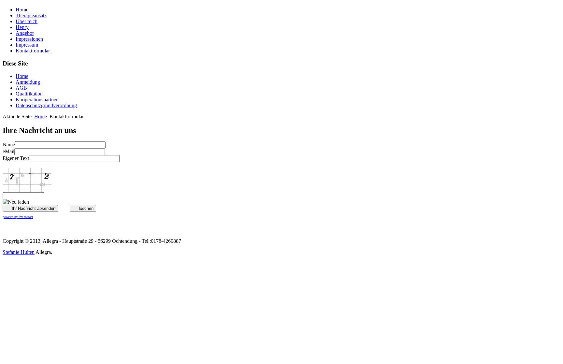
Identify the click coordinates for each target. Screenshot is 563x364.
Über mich (26, 21)
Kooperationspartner (37, 99)
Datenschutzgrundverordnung (46, 105)
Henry (22, 27)
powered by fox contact (18, 217)
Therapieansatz (31, 15)
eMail (8, 151)
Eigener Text (16, 158)
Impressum (27, 45)
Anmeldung (28, 82)
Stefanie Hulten (19, 252)
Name (9, 144)
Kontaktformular (33, 50)
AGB (21, 88)
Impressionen (29, 39)
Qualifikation (29, 93)
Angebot (25, 33)
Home (22, 9)
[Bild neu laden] (16, 202)
